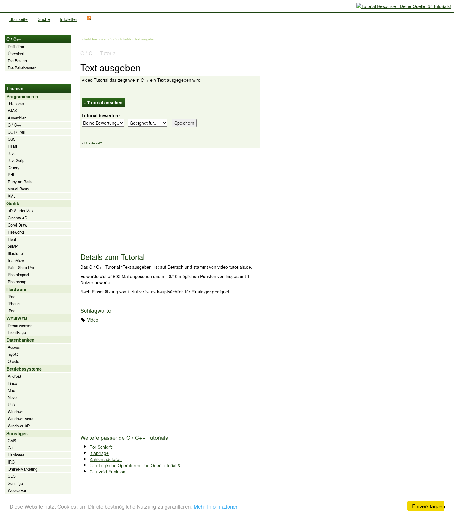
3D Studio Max (20, 211)
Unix (11, 404)
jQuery (13, 167)
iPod (11, 311)
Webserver (17, 490)
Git (10, 448)
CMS (12, 440)
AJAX (12, 111)
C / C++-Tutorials (120, 39)
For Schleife (101, 447)
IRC (11, 462)
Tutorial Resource (93, 39)
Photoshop (17, 282)
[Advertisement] (170, 197)
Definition (16, 46)
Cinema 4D (17, 218)
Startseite (18, 19)
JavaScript (17, 160)
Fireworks (16, 232)
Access (14, 347)
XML (11, 196)
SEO (12, 476)
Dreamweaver (20, 325)
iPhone (14, 303)
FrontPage (17, 332)
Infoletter (68, 19)
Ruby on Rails (20, 182)
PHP (11, 174)
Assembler (17, 118)
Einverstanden (428, 506)
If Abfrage (99, 453)
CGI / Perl (16, 132)
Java (12, 153)
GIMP (13, 246)
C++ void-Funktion (107, 471)
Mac (11, 390)
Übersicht (16, 53)
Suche (44, 19)
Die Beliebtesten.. (23, 68)
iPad (11, 296)
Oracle (13, 361)
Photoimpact (18, 274)
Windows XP (19, 426)
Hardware (16, 455)
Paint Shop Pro (21, 267)
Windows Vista (20, 419)
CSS (11, 139)
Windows (15, 411)
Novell (13, 397)
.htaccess (16, 103)
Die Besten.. (18, 61)
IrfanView (16, 260)
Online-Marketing (22, 469)
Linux (12, 383)
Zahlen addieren (106, 459)
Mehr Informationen (216, 506)
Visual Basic (18, 189)
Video (92, 320)
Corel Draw (17, 225)
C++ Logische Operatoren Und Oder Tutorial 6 (135, 465)
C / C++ (14, 125)
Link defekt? (93, 143)
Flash (12, 239)
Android (14, 376)
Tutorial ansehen (105, 102)
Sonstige (15, 483)
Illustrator (16, 253)
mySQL (14, 354)
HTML (13, 146)
